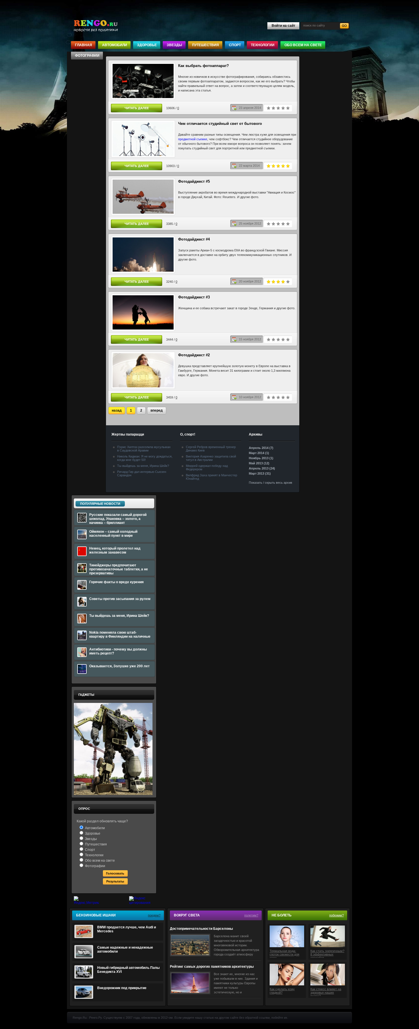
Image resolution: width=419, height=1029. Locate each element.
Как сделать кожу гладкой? (282, 990)
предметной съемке (192, 139)
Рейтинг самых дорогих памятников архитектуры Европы (212, 967)
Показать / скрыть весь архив (270, 482)
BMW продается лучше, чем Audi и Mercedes (126, 929)
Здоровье (147, 45)
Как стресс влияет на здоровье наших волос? (325, 991)
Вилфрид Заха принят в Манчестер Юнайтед (211, 476)
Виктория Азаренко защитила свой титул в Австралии (211, 458)
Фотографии (87, 56)
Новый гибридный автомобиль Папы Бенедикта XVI (128, 970)
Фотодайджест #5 (194, 181)
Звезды (174, 45)
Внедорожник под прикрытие (122, 988)
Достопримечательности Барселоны (201, 929)
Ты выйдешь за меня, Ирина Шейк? (143, 465)
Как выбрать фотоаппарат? (203, 66)
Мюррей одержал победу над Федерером (207, 467)
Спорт (235, 45)
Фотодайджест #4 (194, 239)
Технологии (262, 45)
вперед (156, 410)
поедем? (154, 915)
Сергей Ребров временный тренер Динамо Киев (211, 448)
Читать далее (137, 108)
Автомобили (114, 45)
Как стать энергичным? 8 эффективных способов (327, 953)
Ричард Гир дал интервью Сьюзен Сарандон (141, 473)
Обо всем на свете (303, 45)
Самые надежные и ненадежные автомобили (125, 949)
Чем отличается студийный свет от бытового (220, 123)
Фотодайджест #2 (194, 355)
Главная (83, 45)
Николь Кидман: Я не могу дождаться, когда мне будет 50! (144, 458)
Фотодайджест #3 (194, 297)
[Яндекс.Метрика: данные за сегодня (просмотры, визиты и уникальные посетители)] (86, 900)
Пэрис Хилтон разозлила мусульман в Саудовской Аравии (143, 448)
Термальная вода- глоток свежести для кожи (284, 953)
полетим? (251, 915)
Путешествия (205, 45)
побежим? (336, 915)
